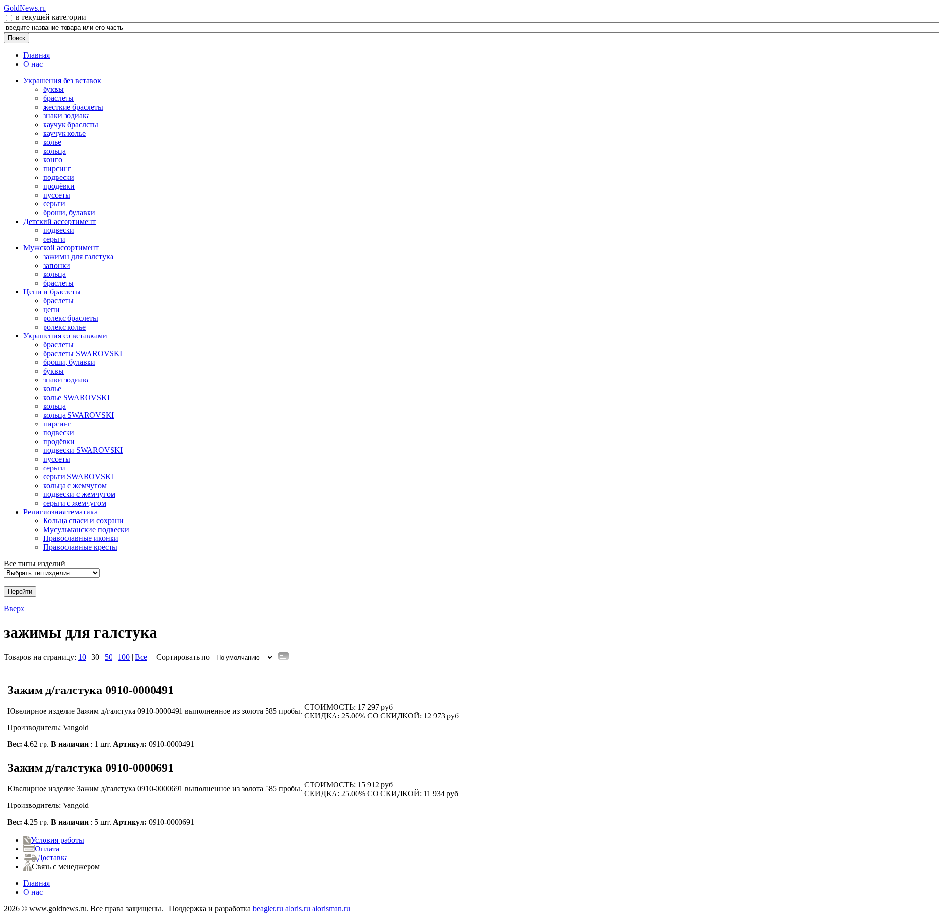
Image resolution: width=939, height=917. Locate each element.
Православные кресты (80, 547)
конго (52, 160)
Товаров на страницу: (40, 657)
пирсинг (57, 168)
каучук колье (64, 133)
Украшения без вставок (62, 80)
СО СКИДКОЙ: (394, 716)
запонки (56, 265)
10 (82, 657)
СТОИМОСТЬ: (330, 707)
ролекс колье (64, 327)
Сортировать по (183, 657)
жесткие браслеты (73, 107)
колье (52, 142)
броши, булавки (69, 212)
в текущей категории (50, 17)
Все (141, 657)
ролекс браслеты (70, 318)
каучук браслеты (70, 124)
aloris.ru (297, 908)
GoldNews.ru (25, 8)
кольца (54, 151)
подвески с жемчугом (79, 494)
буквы (53, 89)
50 (108, 657)
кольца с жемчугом (75, 485)
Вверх (14, 608)
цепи (51, 309)
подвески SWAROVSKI (83, 450)
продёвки (59, 186)
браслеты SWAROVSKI (82, 353)
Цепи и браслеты (52, 292)
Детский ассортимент (59, 221)
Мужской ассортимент (61, 248)
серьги (54, 204)
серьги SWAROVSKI (78, 476)
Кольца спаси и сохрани (83, 520)
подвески (58, 177)
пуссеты (56, 195)
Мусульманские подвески (86, 529)
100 (124, 657)
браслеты (58, 98)
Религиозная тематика (60, 512)
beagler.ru (268, 908)
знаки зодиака (66, 116)
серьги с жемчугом (74, 503)
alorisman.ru (331, 908)
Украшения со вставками (65, 336)
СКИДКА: (321, 716)
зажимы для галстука (78, 256)
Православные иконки (80, 538)
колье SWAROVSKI (76, 397)
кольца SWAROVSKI (78, 415)
